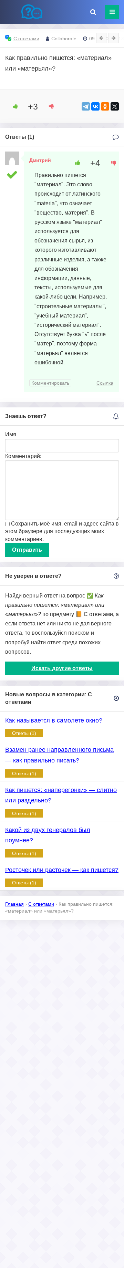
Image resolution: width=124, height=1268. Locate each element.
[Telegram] (86, 106)
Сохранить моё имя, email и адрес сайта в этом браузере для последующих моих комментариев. (62, 531)
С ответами (26, 38)
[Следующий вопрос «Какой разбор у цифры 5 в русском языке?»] (113, 38)
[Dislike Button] (49, 106)
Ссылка (104, 383)
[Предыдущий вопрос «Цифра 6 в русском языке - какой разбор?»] (101, 38)
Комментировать (50, 383)
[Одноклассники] (105, 106)
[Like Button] (13, 106)
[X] (115, 106)
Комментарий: (23, 456)
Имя (10, 434)
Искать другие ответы (62, 668)
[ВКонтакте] (95, 106)
